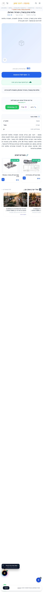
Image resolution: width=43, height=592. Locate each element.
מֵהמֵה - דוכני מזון (21, 3)
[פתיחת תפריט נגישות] (38, 580)
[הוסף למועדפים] (5, 60)
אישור (6, 588)
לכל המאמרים (7, 189)
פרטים (19, 588)
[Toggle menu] (39, 3)
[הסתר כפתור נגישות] (41, 578)
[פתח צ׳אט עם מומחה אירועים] (5, 573)
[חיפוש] (36, 3)
